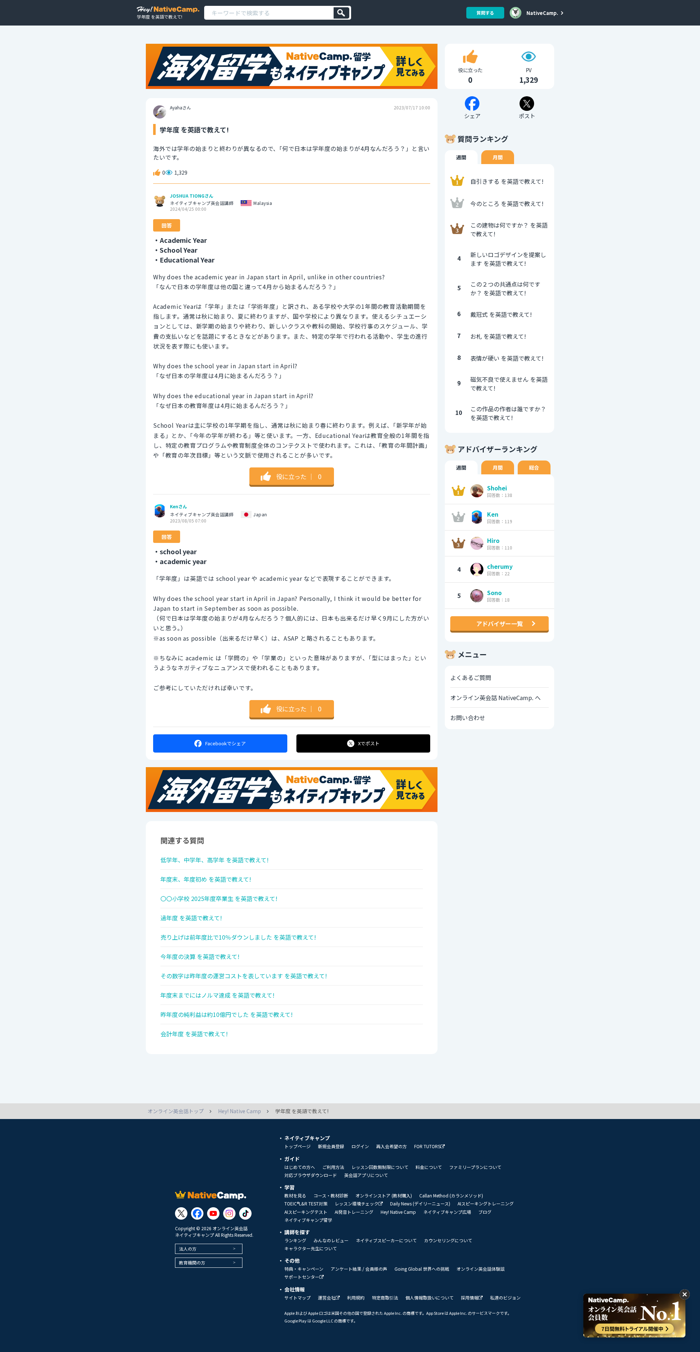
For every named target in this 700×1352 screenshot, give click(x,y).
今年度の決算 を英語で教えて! (200, 956)
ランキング (295, 1240)
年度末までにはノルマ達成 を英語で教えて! (217, 995)
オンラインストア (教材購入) (383, 1195)
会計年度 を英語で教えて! (194, 1033)
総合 (534, 467)
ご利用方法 (333, 1167)
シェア (225, 743)
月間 (498, 157)
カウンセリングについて (448, 1240)
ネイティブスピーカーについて (386, 1240)
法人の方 (188, 1249)
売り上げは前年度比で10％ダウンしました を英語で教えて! (238, 937)
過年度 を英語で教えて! (191, 917)
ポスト (369, 743)
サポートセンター (301, 1277)
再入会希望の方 (391, 1146)
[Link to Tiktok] (245, 1213)
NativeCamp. (542, 13)
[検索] (341, 13)
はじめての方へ (299, 1167)
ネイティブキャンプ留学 (308, 1220)
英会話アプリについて (366, 1175)
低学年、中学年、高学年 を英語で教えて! (214, 859)
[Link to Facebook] (197, 1213)
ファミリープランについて (475, 1167)
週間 (461, 157)
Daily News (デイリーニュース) (420, 1203)
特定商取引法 (385, 1297)
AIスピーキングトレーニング (486, 1203)
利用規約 (356, 1297)
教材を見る (295, 1195)
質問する (485, 12)
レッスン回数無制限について (379, 1167)
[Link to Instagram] (229, 1213)
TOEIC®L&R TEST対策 (305, 1203)
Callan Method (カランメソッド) (451, 1195)
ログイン (360, 1146)
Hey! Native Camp (398, 1212)
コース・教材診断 (331, 1195)
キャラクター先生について (310, 1248)
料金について (429, 1167)
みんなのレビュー (331, 1240)
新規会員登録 (331, 1146)
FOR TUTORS (427, 1146)
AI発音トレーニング (354, 1212)
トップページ (297, 1146)
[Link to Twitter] (181, 1213)
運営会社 (326, 1297)
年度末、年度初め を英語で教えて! (205, 879)
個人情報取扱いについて (429, 1297)
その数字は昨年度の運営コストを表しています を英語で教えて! (243, 975)
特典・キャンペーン (303, 1269)
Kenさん (178, 506)
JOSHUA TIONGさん (191, 196)
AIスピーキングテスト (305, 1212)
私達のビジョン (505, 1297)
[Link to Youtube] (213, 1213)
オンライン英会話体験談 (480, 1269)
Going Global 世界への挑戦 (421, 1269)
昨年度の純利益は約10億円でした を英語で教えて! (226, 1014)
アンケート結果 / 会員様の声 (359, 1269)
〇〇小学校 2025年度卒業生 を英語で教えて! (218, 898)
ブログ (484, 1212)
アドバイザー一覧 (499, 623)
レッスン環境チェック (356, 1203)
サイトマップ (297, 1297)
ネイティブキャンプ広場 (447, 1212)
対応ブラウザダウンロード (310, 1175)
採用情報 (469, 1297)
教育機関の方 (192, 1262)
